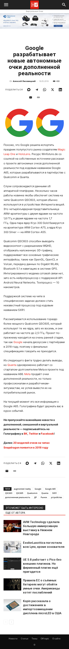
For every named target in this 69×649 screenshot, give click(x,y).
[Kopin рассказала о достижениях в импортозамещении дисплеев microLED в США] (12, 605)
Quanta (11, 365)
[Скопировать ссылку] (38, 97)
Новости (13, 638)
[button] (64, 4)
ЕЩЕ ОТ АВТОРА (15, 512)
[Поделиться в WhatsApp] (44, 89)
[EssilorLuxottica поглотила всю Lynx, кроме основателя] (12, 547)
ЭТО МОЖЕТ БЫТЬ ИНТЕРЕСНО (24, 507)
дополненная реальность (17, 497)
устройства (56, 497)
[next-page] (11, 622)
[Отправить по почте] (30, 97)
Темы (34, 638)
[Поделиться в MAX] (28, 89)
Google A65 (50, 488)
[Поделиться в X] (52, 89)
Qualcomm (32, 493)
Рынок (44, 497)
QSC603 (8, 493)
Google (17, 342)
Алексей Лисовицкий (24, 81)
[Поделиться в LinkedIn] (60, 89)
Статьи (24, 638)
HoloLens (24, 154)
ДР (35, 497)
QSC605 (19, 493)
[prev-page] (6, 622)
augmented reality (22, 488)
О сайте (56, 638)
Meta (27, 374)
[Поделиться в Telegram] (36, 89)
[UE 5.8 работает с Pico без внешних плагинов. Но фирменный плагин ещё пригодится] (12, 564)
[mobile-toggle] (6, 4)
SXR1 (54, 493)
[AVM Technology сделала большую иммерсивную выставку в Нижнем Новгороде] (12, 526)
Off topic (45, 638)
